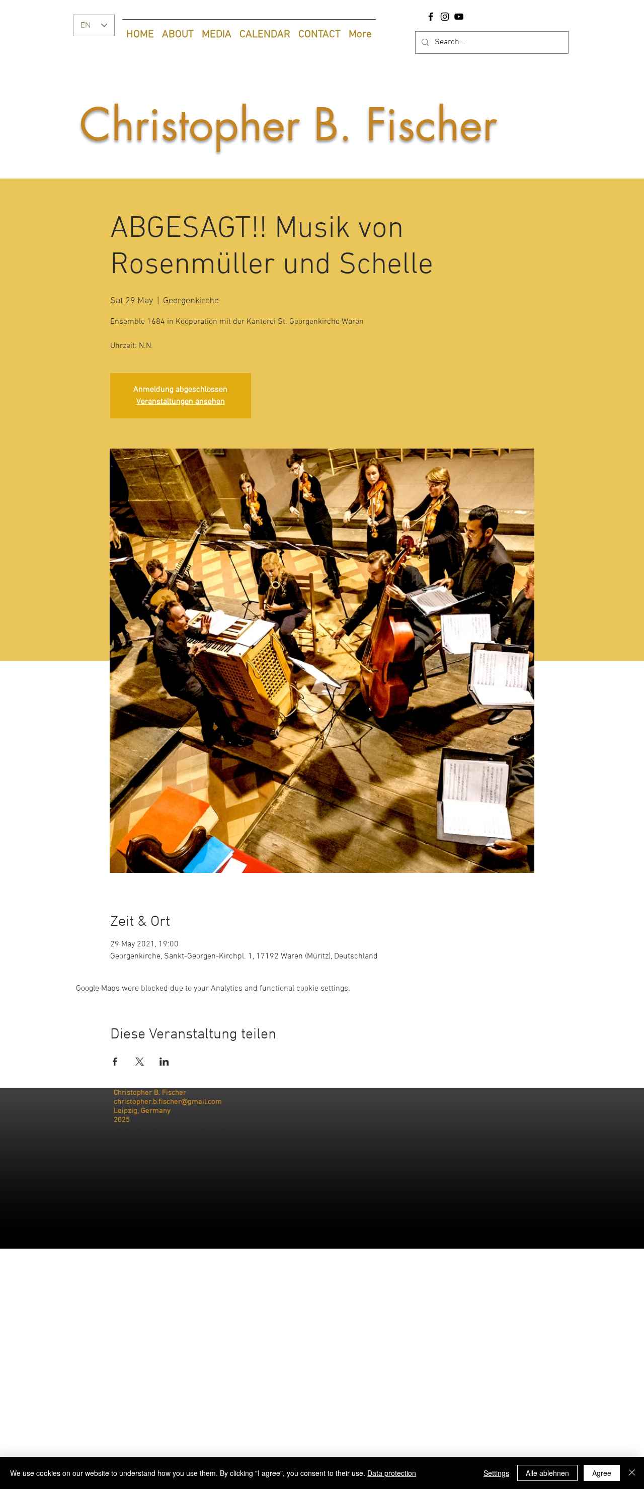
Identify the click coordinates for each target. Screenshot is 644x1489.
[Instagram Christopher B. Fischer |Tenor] (444, 16)
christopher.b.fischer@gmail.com (168, 1101)
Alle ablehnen (547, 1473)
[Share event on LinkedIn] (164, 1062)
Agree (601, 1473)
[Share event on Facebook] (115, 1062)
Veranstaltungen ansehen (180, 402)
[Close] (632, 1473)
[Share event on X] (139, 1062)
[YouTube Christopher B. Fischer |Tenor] (458, 16)
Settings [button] (496, 1473)
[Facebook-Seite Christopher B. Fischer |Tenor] (430, 16)
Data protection (391, 1473)
